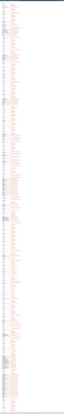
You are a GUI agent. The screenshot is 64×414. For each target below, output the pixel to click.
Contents (59, 0)
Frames (63, 0)
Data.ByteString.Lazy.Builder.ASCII (14, 179)
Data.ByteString (12, 8)
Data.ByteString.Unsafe (13, 356)
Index (61, 0)
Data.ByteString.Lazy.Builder (14, 33)
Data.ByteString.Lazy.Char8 (19, 13)
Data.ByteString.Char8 (13, 4)
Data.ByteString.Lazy (13, 5)
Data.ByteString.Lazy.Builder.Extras (14, 31)
